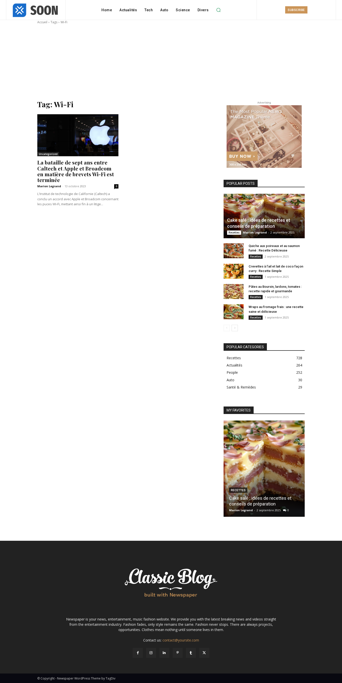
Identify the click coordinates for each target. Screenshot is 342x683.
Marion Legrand (49, 186)
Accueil (42, 22)
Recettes (234, 232)
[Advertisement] (171, 62)
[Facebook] (137, 653)
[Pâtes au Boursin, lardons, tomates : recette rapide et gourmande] (234, 291)
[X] (204, 653)
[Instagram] (151, 653)
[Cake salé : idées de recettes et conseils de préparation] (264, 216)
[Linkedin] (164, 653)
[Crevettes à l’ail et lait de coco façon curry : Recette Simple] (234, 271)
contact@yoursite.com (180, 640)
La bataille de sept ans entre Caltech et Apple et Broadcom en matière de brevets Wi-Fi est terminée (75, 171)
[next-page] (235, 328)
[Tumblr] (191, 653)
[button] (218, 10)
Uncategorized (48, 154)
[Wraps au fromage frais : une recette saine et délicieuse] (234, 311)
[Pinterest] (178, 653)
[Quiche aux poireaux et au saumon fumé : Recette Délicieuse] (234, 250)
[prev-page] (227, 328)
